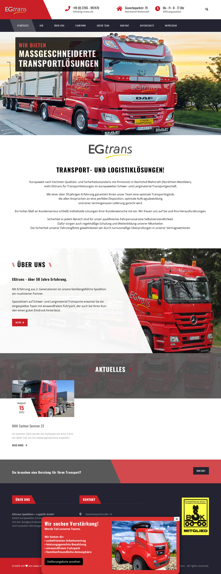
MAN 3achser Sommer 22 (28, 425)
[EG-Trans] (19, 8)
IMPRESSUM (171, 25)
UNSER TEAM (103, 25)
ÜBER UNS (59, 25)
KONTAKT (124, 25)
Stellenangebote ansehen (63, 562)
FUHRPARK (80, 25)
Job (41, 25)
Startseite (23, 25)
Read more (18, 445)
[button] (5, 83)
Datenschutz (147, 25)
